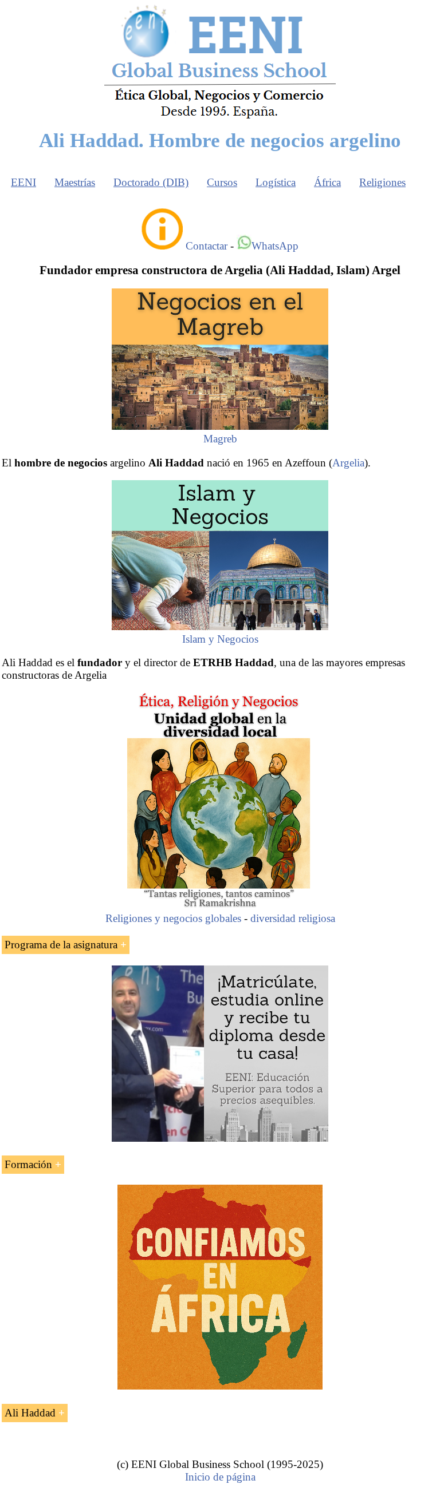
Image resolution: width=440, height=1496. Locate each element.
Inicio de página (220, 1477)
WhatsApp (275, 246)
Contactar (206, 246)
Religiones (382, 182)
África (327, 182)
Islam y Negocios (220, 639)
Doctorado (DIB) (150, 182)
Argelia (348, 463)
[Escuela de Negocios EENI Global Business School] (220, 118)
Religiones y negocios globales (173, 918)
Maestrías (74, 182)
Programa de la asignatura (61, 945)
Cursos (222, 182)
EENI (23, 182)
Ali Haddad (30, 1413)
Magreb (220, 439)
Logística (276, 182)
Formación (28, 1164)
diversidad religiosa (292, 918)
